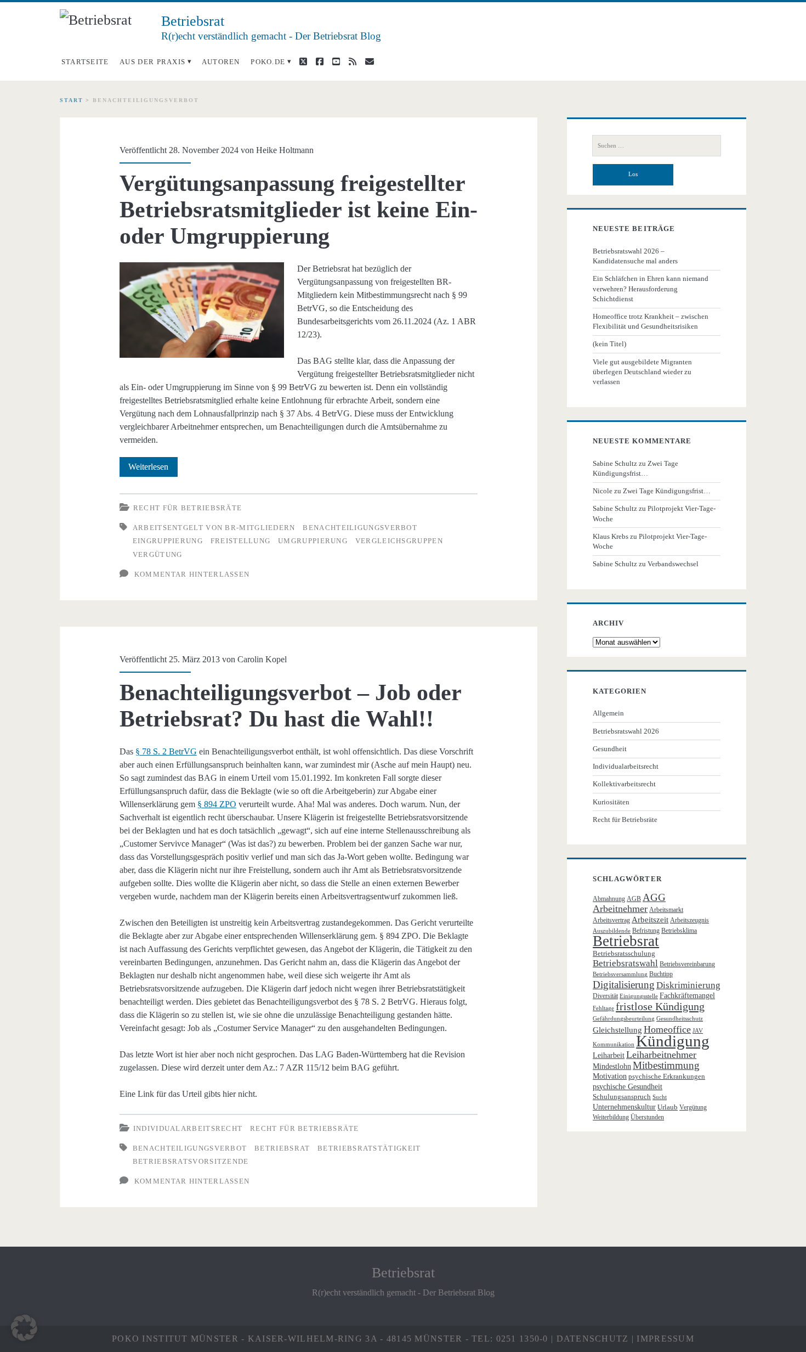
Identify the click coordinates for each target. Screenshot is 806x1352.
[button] (24, 1328)
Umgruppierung (313, 541)
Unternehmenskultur (624, 1107)
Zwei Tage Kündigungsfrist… (667, 491)
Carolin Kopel (262, 659)
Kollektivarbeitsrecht (624, 784)
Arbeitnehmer (620, 908)
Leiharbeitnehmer (661, 1054)
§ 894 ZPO (216, 804)
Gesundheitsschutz (679, 1019)
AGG (654, 897)
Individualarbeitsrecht (188, 1128)
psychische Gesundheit (627, 1087)
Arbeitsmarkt (666, 910)
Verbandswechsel (673, 564)
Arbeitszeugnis (689, 920)
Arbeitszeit (650, 919)
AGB (634, 899)
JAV (698, 1031)
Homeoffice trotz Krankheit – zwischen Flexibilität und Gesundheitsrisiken (650, 321)
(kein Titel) (609, 344)
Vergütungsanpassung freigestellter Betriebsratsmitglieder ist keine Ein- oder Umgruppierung (299, 210)
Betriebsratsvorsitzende (191, 1161)
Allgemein (608, 713)
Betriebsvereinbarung (687, 964)
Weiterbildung (611, 1117)
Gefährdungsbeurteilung (624, 1019)
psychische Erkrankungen (666, 1076)
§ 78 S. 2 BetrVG (166, 751)
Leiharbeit (609, 1055)
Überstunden (647, 1117)
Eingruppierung (168, 541)
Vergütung (158, 554)
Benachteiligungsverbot (360, 527)
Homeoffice (667, 1029)
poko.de (268, 62)
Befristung (646, 930)
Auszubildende (612, 931)
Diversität (605, 996)
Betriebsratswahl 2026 (626, 731)
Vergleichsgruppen (399, 541)
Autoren (221, 62)
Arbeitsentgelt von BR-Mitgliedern (214, 527)
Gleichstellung (617, 1030)
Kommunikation (613, 1044)
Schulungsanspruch (622, 1096)
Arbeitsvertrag (611, 920)
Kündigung (672, 1041)
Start (71, 100)
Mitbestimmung (666, 1065)
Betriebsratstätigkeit (369, 1148)
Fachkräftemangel (687, 996)
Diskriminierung (688, 985)
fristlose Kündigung (660, 1006)
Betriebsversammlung (620, 974)
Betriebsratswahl (625, 963)
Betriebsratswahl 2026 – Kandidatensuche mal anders (635, 256)
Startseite (85, 62)
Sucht (659, 1097)
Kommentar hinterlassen (192, 574)
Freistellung (241, 541)
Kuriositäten (611, 802)
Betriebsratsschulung (624, 953)
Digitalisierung (624, 984)
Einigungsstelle (639, 996)
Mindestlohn (612, 1066)
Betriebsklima (679, 930)
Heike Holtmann (285, 150)
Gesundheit (610, 749)
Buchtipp (661, 974)
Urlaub (667, 1107)
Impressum (665, 1338)
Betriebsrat (282, 1148)
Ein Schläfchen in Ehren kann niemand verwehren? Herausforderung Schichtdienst (650, 288)
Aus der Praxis (152, 62)
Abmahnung (609, 899)
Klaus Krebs (610, 536)
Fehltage (603, 1008)
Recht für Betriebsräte (187, 508)
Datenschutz (593, 1338)
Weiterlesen (153, 469)
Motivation (610, 1076)
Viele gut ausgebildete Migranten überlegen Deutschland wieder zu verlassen (642, 372)
